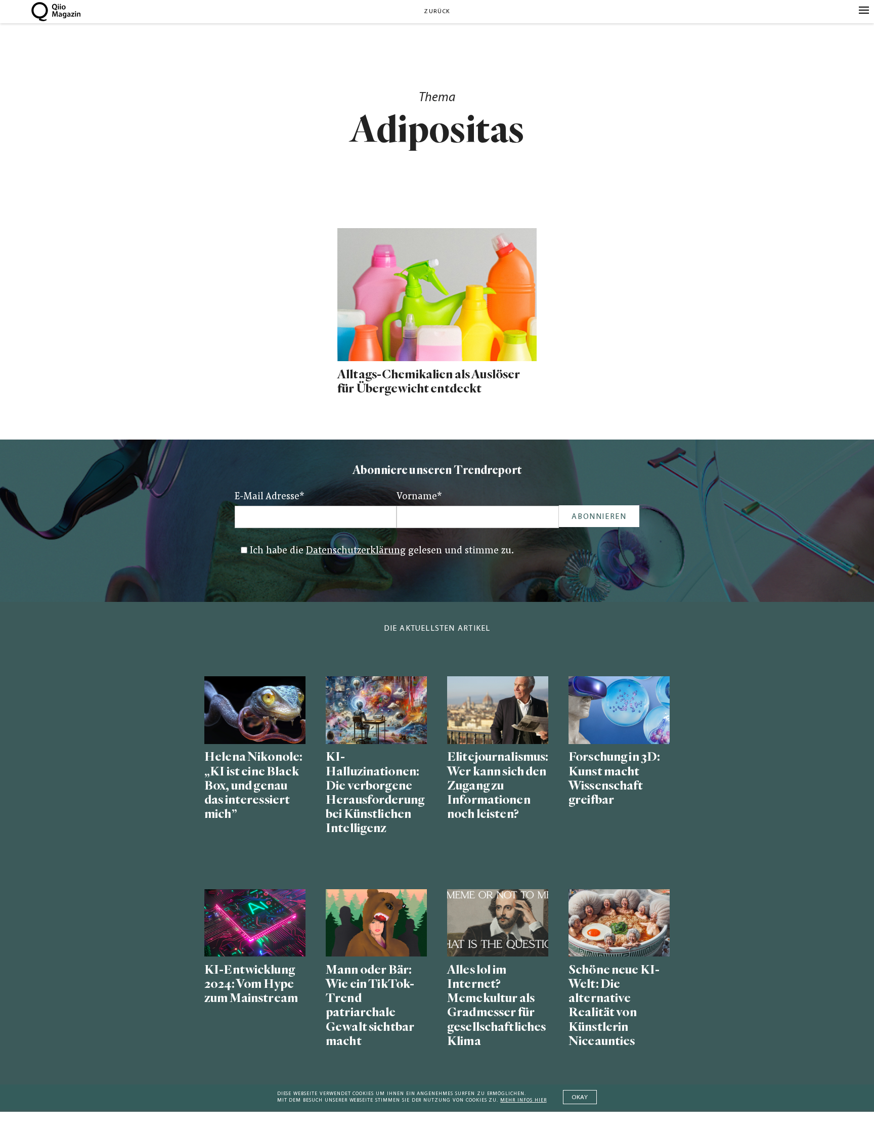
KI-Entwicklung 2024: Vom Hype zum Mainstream (251, 984)
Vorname (419, 497)
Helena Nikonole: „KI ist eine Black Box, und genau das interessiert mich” (253, 785)
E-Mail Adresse (269, 497)
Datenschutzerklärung (356, 551)
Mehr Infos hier (523, 1100)
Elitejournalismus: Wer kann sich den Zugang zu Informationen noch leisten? (497, 785)
